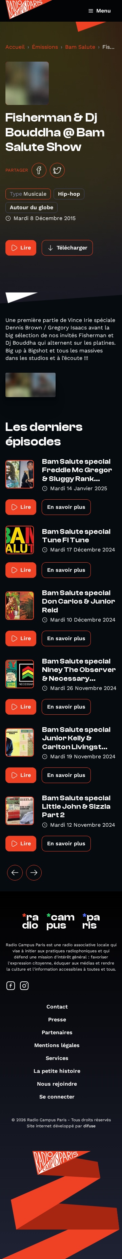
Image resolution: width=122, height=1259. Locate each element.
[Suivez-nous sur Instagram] (24, 986)
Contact (57, 1006)
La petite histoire (57, 1071)
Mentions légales (57, 1045)
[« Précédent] (14, 872)
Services (57, 1058)
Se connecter (57, 1096)
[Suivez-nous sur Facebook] (10, 986)
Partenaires (57, 1032)
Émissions (45, 47)
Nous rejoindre (57, 1084)
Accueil (15, 47)
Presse (57, 1019)
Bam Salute (80, 47)
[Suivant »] (33, 872)
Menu (103, 10)
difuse (89, 1126)
